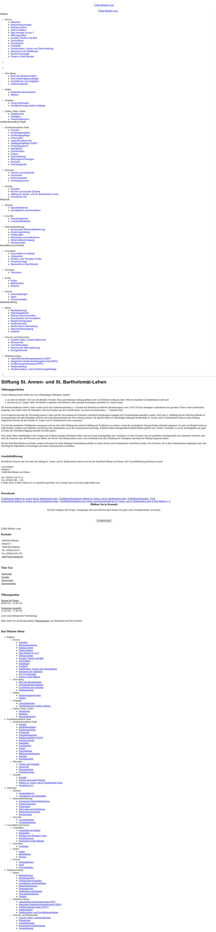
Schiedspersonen (20, 180)
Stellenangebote (19, 84)
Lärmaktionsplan (19, 345)
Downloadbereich (20, 119)
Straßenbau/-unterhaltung (24, 326)
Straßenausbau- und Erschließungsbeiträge (33, 369)
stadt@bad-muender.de (12, 556)
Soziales (15, 189)
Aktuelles (15, 22)
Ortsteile (15, 331)
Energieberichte (19, 350)
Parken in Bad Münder (22, 56)
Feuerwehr (16, 175)
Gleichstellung (18, 156)
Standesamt (17, 43)
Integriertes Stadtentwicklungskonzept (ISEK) (34, 361)
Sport (13, 297)
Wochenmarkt (18, 242)
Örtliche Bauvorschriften (23, 315)
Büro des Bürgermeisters (24, 76)
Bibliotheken (17, 283)
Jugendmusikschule (21, 140)
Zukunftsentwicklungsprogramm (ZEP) (31, 358)
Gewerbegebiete (19, 218)
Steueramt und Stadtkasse (24, 51)
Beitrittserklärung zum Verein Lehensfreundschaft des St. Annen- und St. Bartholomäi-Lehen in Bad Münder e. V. (118, 501)
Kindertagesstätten (20, 132)
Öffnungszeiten (18, 35)
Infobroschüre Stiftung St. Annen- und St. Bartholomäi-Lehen (29, 501)
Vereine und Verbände (22, 172)
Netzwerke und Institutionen (25, 237)
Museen (15, 286)
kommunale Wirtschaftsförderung (28, 229)
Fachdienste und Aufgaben (25, 81)
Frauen (14, 154)
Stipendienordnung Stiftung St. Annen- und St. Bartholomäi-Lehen (95, 498)
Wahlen (15, 95)
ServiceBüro (17, 40)
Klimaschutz (17, 342)
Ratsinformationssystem (23, 92)
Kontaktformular (104, 521)
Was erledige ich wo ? (22, 32)
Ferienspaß (17, 138)
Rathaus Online (19, 27)
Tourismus (16, 272)
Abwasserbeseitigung (22, 329)
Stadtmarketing (18, 366)
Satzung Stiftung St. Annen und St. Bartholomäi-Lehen (32, 498)
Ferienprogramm (19, 146)
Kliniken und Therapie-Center (26, 259)
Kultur (14, 280)
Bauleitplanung (19, 310)
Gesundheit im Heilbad (23, 253)
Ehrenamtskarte (19, 178)
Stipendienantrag (141, 498)
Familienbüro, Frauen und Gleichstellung (32, 48)
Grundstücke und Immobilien (26, 210)
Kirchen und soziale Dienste (25, 191)
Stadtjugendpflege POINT (24, 143)
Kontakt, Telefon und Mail (24, 38)
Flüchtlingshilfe (19, 164)
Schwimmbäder (19, 299)
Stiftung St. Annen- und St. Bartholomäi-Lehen (35, 194)
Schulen (15, 130)
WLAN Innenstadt (20, 54)
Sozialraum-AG (19, 197)
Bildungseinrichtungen (22, 159)
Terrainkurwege (19, 261)
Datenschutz (7, 580)
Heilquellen (17, 256)
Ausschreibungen (20, 103)
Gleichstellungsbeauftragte (25, 78)
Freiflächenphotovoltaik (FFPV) (27, 364)
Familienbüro (18, 151)
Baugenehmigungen (21, 321)
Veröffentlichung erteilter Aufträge (28, 105)
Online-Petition (18, 30)
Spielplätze (16, 148)
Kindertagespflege (20, 135)
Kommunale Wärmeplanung (25, 347)
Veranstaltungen (19, 294)
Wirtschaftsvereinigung (23, 240)
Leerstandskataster (21, 221)
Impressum (7, 574)
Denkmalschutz (19, 323)
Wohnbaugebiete (20, 313)
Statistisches (17, 114)
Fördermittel (17, 235)
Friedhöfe (16, 46)
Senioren (15, 162)
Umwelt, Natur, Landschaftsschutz (28, 340)
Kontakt (5, 577)
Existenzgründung (20, 232)
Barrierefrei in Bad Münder (24, 264)
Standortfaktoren (19, 207)
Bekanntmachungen (21, 25)
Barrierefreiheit (9, 583)
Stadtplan (16, 116)
